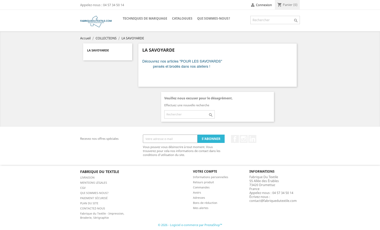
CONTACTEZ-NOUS (92, 208)
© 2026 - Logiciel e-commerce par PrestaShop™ (190, 225)
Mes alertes (200, 208)
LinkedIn (252, 139)
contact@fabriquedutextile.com (273, 201)
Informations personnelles (210, 177)
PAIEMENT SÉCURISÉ (94, 198)
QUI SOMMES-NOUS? (213, 18)
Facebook (235, 139)
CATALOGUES (182, 18)
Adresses (199, 198)
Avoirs (197, 192)
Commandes (201, 187)
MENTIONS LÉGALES (93, 182)
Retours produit (203, 182)
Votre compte (205, 171)
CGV (83, 188)
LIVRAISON (87, 177)
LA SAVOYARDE (98, 50)
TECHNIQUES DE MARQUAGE (145, 18)
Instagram (244, 139)
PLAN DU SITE (89, 203)
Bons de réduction (205, 203)
